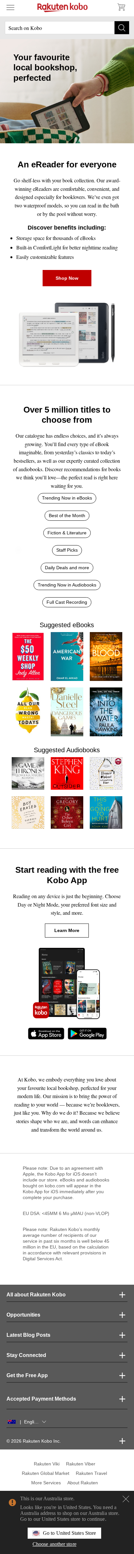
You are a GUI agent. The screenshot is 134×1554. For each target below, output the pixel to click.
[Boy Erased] (28, 812)
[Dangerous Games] (67, 711)
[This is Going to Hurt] (106, 812)
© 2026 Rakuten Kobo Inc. (34, 1441)
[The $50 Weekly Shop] (28, 656)
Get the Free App (27, 1375)
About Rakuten (82, 1482)
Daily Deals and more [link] (67, 567)
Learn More (66, 930)
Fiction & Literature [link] (67, 532)
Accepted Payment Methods (41, 1399)
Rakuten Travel (91, 1473)
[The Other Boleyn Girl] (67, 812)
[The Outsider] (67, 773)
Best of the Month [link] (67, 515)
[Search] (121, 27)
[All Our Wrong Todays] (28, 711)
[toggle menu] (10, 7)
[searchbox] (67, 27)
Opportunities (23, 1315)
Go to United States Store (69, 1533)
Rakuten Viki (47, 1463)
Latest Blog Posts (28, 1335)
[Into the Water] (106, 711)
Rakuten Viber (80, 1463)
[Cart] (121, 7)
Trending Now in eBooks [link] (67, 498)
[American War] (67, 656)
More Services (46, 1482)
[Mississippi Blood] (106, 656)
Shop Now (67, 278)
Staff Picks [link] (67, 550)
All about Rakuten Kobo (36, 1294)
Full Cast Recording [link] (67, 602)
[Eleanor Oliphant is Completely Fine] (106, 773)
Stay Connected (26, 1355)
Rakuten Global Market (45, 1473)
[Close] (126, 1499)
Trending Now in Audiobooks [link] (67, 584)
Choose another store (54, 1544)
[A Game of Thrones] (28, 773)
